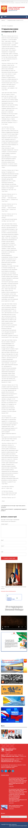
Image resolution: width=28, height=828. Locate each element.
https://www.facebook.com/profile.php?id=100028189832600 (21, 2)
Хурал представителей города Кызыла (18, 825)
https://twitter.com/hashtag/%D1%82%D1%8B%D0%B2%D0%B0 (22, 2)
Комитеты (17, 2)
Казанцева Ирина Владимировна (8, 591)
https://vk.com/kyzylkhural (24, 2)
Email (2, 546)
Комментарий (4, 524)
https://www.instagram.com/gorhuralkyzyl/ (26, 2)
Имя (2, 540)
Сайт (2, 551)
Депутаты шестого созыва (8, 2)
